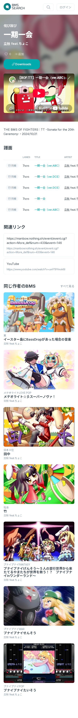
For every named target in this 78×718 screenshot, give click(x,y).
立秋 (7, 44)
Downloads (23, 64)
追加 (21, 54)
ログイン (65, 7)
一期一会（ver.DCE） (47, 176)
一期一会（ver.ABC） (47, 165)
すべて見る (67, 286)
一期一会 (39, 198)
